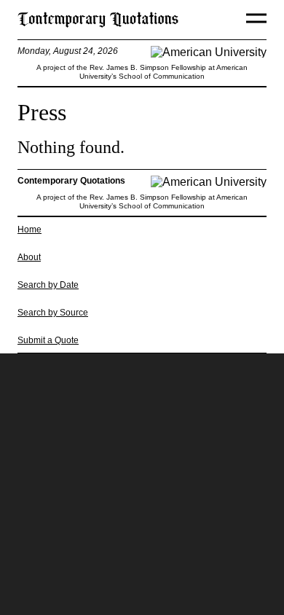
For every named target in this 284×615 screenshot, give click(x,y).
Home (29, 229)
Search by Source (52, 313)
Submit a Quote (48, 340)
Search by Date (48, 285)
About (29, 257)
